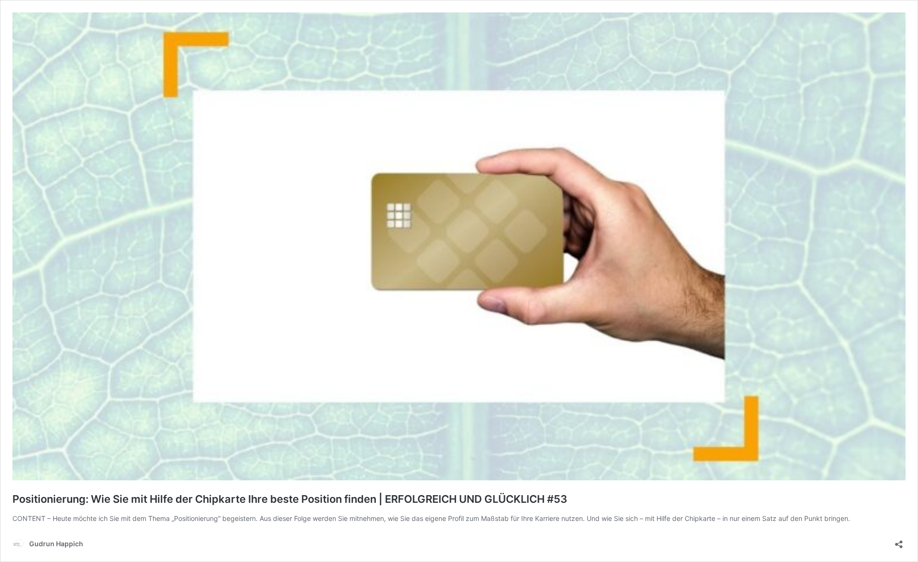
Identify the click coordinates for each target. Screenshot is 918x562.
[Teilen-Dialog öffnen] (899, 541)
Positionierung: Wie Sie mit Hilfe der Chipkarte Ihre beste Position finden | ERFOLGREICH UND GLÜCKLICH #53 (289, 499)
